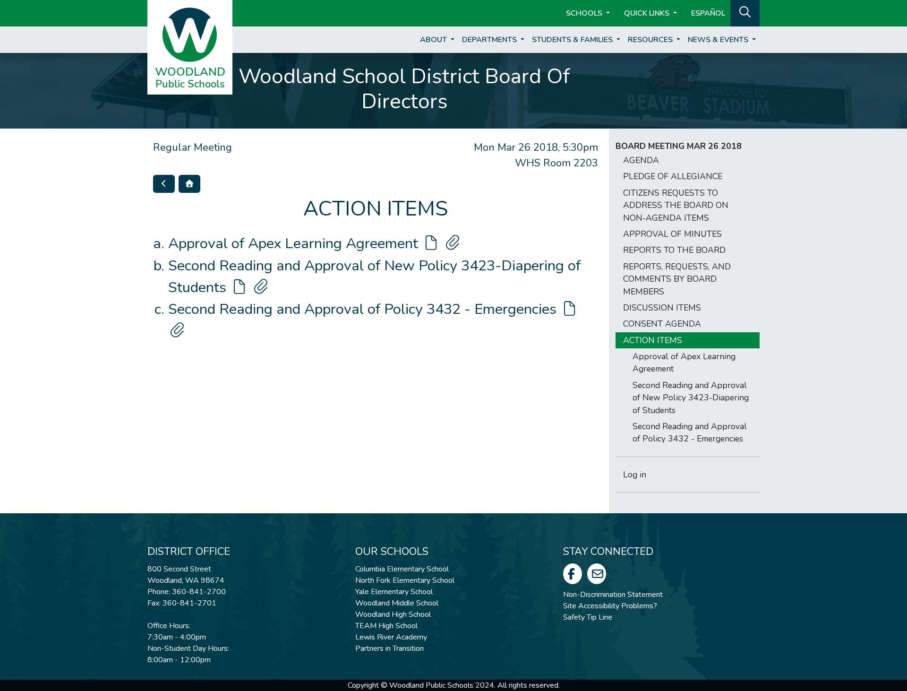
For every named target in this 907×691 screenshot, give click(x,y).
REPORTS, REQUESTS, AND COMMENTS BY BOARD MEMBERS (677, 279)
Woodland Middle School (396, 603)
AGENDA (641, 160)
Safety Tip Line (587, 617)
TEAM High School (386, 626)
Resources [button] (651, 40)
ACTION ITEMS (652, 340)
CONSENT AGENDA (662, 323)
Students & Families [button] (573, 40)
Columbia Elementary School (402, 569)
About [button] (434, 40)
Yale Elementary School (394, 592)
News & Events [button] (719, 40)
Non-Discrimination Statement (613, 594)
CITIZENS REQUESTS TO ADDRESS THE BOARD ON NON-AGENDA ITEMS (675, 205)
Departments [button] (490, 40)
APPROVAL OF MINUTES (672, 234)
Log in (634, 474)
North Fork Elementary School (404, 580)
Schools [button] (585, 13)
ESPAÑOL (708, 13)
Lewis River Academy (391, 637)
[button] (745, 12)
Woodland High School (393, 614)
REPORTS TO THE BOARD (674, 250)
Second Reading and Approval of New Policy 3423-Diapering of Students (691, 398)
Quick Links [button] (647, 13)
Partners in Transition (389, 648)
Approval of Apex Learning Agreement (295, 243)
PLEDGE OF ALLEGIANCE (672, 176)
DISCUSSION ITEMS (662, 307)
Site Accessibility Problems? (610, 606)
